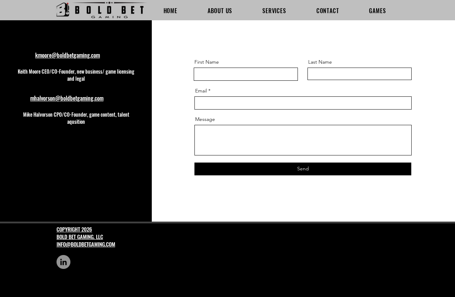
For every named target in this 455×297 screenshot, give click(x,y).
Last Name (320, 61)
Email (201, 90)
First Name (206, 61)
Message (205, 119)
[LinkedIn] (63, 262)
